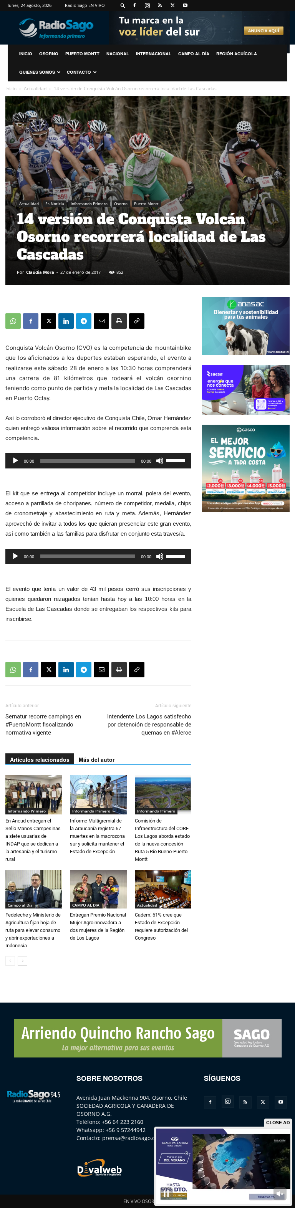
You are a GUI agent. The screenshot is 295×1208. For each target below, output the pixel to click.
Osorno (48, 53)
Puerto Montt (82, 53)
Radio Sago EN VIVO (85, 5)
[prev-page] (10, 961)
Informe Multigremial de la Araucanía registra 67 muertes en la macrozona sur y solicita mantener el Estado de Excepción (97, 836)
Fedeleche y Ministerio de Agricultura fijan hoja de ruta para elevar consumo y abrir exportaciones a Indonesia (33, 930)
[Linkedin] (66, 321)
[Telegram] (83, 321)
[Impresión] (119, 321)
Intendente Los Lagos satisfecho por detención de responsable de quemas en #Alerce (149, 724)
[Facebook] (134, 5)
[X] (172, 5)
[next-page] (22, 961)
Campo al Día (193, 53)
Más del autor (96, 759)
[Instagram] (147, 5)
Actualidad (35, 88)
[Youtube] (185, 5)
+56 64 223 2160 (122, 1121)
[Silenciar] (160, 461)
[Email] (101, 321)
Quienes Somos (37, 72)
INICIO (25, 53)
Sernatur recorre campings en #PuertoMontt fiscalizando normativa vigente (43, 724)
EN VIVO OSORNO (142, 1201)
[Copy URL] (136, 321)
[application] (98, 460)
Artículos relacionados (40, 759)
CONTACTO (79, 72)
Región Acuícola (236, 53)
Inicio (11, 88)
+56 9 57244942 (126, 1130)
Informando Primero (89, 203)
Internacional (153, 53)
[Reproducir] (15, 461)
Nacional (117, 53)
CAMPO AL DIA (85, 905)
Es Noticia (54, 203)
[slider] (176, 460)
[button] (123, 5)
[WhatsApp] (13, 321)
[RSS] (160, 5)
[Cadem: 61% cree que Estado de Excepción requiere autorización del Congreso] (163, 889)
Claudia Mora (40, 272)
